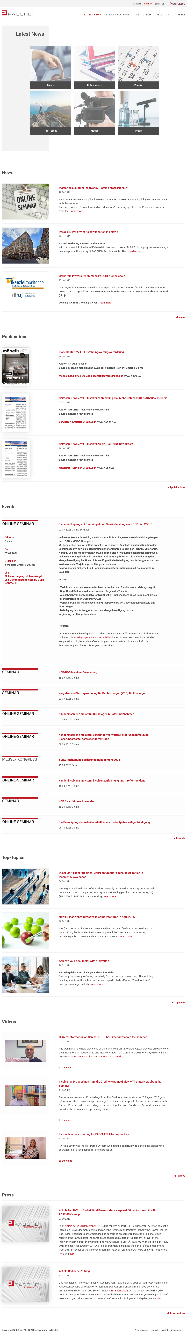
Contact (154, 1330)
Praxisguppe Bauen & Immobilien (92, 637)
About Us (162, 14)
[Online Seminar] (25, 201)
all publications (176, 487)
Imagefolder (176, 1330)
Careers (179, 14)
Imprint (164, 1330)
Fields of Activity (118, 14)
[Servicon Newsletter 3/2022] (25, 458)
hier (159, 1298)
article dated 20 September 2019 (83, 1225)
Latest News (92, 14)
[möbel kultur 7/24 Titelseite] (25, 367)
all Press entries (176, 1313)
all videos (179, 1175)
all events (179, 838)
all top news (178, 1002)
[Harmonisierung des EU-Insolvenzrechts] (25, 930)
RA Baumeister (119, 1290)
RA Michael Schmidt (110, 1056)
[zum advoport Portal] (177, 3)
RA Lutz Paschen (83, 1056)
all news (180, 317)
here (61, 1253)
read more (77, 211)
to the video (65, 1067)
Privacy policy (141, 1330)
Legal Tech (143, 14)
